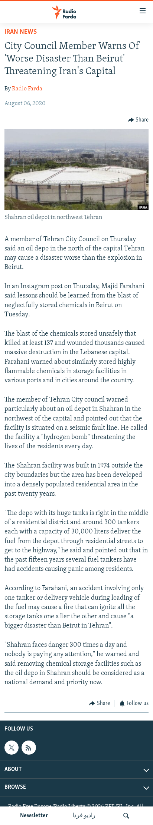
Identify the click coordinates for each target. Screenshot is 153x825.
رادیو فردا (83, 816)
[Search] (126, 815)
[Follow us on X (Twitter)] (11, 748)
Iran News (20, 32)
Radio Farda (27, 89)
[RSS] (29, 748)
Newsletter (34, 816)
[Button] (138, 120)
